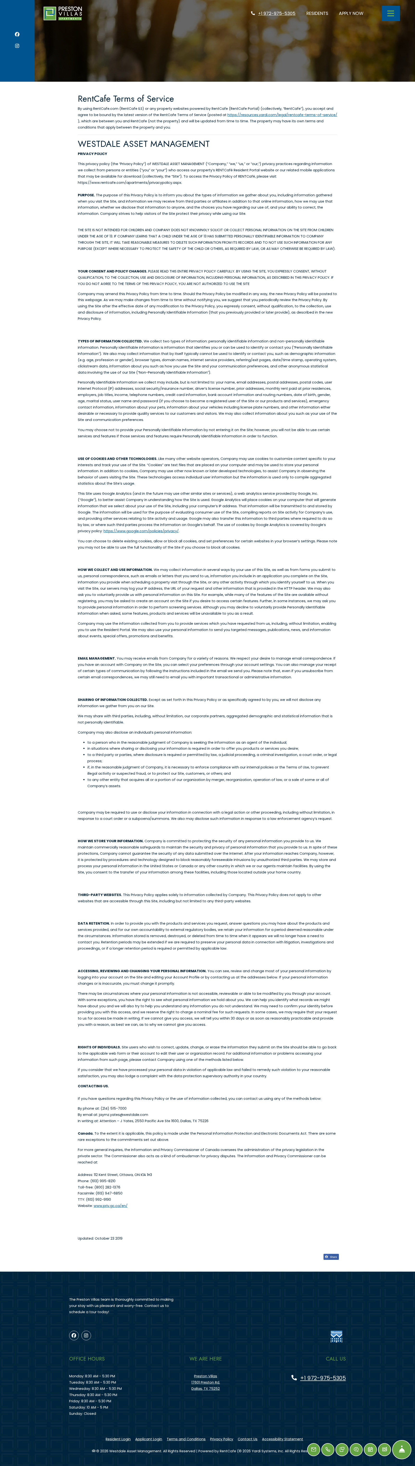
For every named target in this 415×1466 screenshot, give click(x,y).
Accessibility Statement (282, 1438)
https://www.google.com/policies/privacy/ (141, 531)
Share (333, 1257)
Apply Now (354, 13)
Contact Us (247, 1439)
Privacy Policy (221, 1438)
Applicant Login (148, 1438)
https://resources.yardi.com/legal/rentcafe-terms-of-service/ (282, 114)
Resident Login (118, 1438)
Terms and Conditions (186, 1438)
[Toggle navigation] (391, 13)
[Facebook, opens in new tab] (17, 35)
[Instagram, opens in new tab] (17, 46)
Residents (320, 13)
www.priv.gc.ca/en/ (111, 1205)
